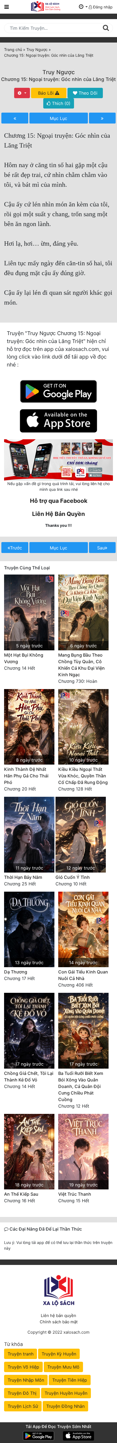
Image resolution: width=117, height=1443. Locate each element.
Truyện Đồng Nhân (65, 1406)
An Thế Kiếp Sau (21, 1194)
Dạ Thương (15, 972)
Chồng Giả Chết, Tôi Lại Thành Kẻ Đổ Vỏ (28, 1077)
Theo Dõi (87, 93)
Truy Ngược (58, 72)
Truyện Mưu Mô (63, 1367)
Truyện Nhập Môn (26, 1380)
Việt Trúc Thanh (74, 1194)
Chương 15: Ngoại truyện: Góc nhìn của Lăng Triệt (58, 79)
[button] (83, 7)
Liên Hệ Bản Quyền (58, 513)
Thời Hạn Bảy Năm (23, 877)
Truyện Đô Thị (22, 1393)
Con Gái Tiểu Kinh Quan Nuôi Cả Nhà (83, 975)
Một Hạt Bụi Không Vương (23, 658)
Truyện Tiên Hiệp (69, 1380)
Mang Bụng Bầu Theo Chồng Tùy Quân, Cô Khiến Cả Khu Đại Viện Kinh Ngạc (81, 664)
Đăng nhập (102, 7)
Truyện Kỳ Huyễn (59, 1354)
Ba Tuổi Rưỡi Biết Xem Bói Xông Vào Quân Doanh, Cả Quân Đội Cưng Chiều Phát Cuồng (80, 1086)
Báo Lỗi (46, 93)
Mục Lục (58, 118)
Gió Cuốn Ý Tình (73, 877)
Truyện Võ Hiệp (23, 1367)
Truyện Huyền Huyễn (66, 1393)
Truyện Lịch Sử (23, 1406)
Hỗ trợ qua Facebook (58, 500)
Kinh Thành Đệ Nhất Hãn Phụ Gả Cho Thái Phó (26, 775)
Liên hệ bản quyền (58, 1315)
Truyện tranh (20, 1354)
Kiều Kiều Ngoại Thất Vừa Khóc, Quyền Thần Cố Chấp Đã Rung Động (83, 775)
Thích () (60, 103)
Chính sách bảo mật (59, 1321)
